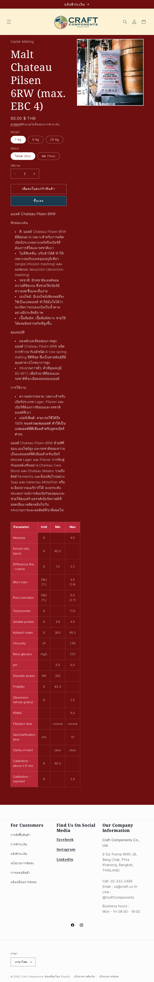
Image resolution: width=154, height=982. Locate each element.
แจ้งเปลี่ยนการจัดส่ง (24, 882)
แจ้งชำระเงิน (19, 854)
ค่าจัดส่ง (15, 124)
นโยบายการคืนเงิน (84, 976)
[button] (8, 22)
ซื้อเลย (38, 201)
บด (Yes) (48, 156)
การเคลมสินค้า (20, 873)
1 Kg (18, 139)
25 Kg (54, 139)
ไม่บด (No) (23, 156)
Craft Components (32, 976)
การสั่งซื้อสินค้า (20, 835)
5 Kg (35, 139)
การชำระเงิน (19, 844)
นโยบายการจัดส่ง (22, 863)
